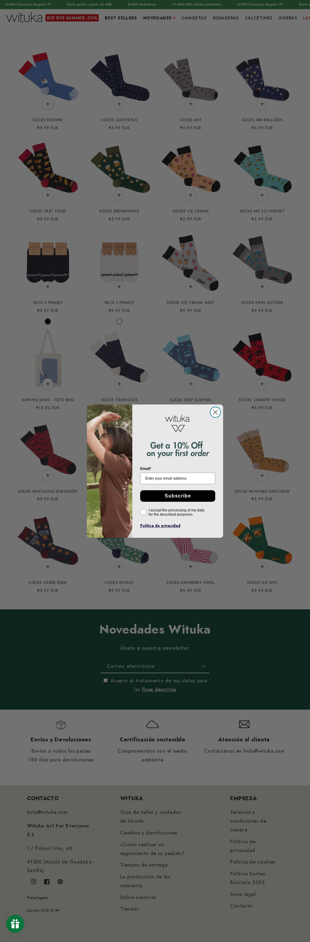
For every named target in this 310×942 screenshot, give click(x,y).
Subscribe (178, 495)
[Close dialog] (215, 412)
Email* (145, 469)
